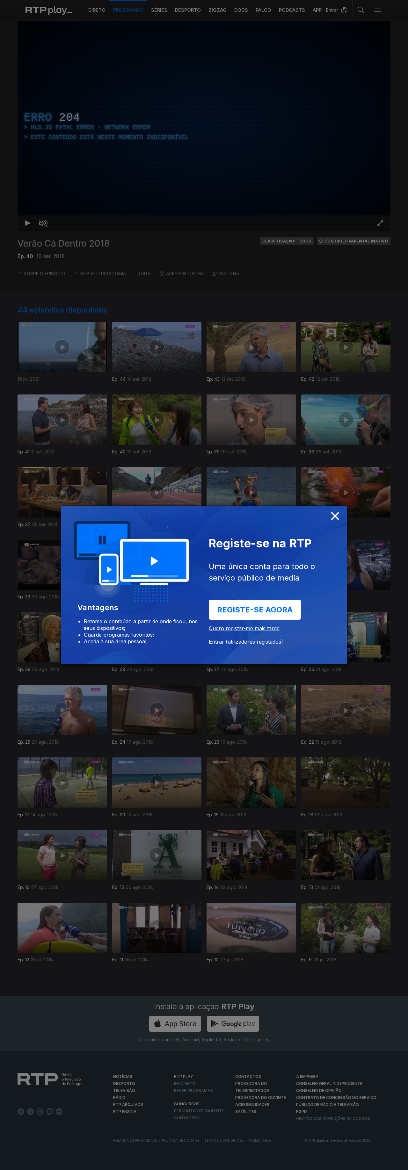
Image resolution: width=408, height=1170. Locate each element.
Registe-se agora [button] (255, 609)
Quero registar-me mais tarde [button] (244, 628)
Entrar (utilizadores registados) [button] (246, 642)
